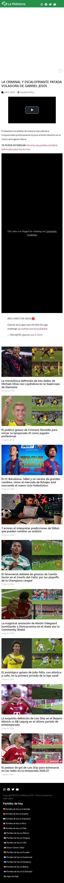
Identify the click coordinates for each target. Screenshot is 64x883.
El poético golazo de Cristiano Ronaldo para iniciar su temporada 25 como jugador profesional (29, 433)
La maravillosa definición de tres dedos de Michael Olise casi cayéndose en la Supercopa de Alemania (30, 384)
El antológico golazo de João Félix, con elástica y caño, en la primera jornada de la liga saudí (31, 674)
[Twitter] (50, 4)
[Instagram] (41, 4)
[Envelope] (54, 4)
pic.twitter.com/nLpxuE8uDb (32, 328)
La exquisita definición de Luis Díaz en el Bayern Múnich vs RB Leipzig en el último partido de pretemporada (31, 721)
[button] (60, 71)
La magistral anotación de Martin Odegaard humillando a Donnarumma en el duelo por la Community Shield (30, 626)
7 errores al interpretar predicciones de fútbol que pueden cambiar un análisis (30, 530)
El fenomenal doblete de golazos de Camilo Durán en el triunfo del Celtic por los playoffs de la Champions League (30, 577)
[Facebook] (46, 4)
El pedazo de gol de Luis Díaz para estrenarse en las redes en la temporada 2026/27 (30, 769)
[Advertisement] (32, 35)
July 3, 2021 (36, 334)
